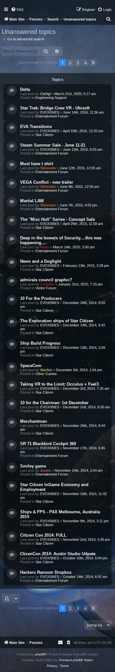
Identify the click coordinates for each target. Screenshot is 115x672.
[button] (93, 62)
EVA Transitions (36, 126)
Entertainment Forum (51, 116)
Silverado (48, 168)
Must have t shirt (36, 163)
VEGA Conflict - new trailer (46, 182)
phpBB (40, 654)
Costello (47, 284)
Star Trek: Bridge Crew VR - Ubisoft (54, 108)
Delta (25, 89)
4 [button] (85, 63)
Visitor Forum (45, 288)
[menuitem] (17, 9)
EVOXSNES (49, 112)
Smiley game (33, 466)
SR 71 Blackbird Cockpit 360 (48, 443)
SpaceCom (31, 365)
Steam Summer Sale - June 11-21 (52, 145)
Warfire (46, 370)
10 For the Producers (41, 298)
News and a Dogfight (40, 261)
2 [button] (70, 63)
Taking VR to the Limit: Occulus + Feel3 (59, 384)
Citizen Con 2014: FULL (43, 535)
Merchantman (33, 421)
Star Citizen (44, 135)
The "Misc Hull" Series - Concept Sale (57, 219)
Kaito (44, 247)
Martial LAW (32, 200)
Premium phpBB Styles (76, 660)
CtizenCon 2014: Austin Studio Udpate (58, 553)
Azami (45, 470)
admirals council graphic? (46, 279)
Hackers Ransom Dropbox (46, 572)
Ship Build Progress (40, 343)
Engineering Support (51, 98)
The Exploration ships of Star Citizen (56, 320)
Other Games (46, 374)
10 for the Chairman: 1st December (54, 402)
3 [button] (78, 63)
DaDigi (45, 94)
